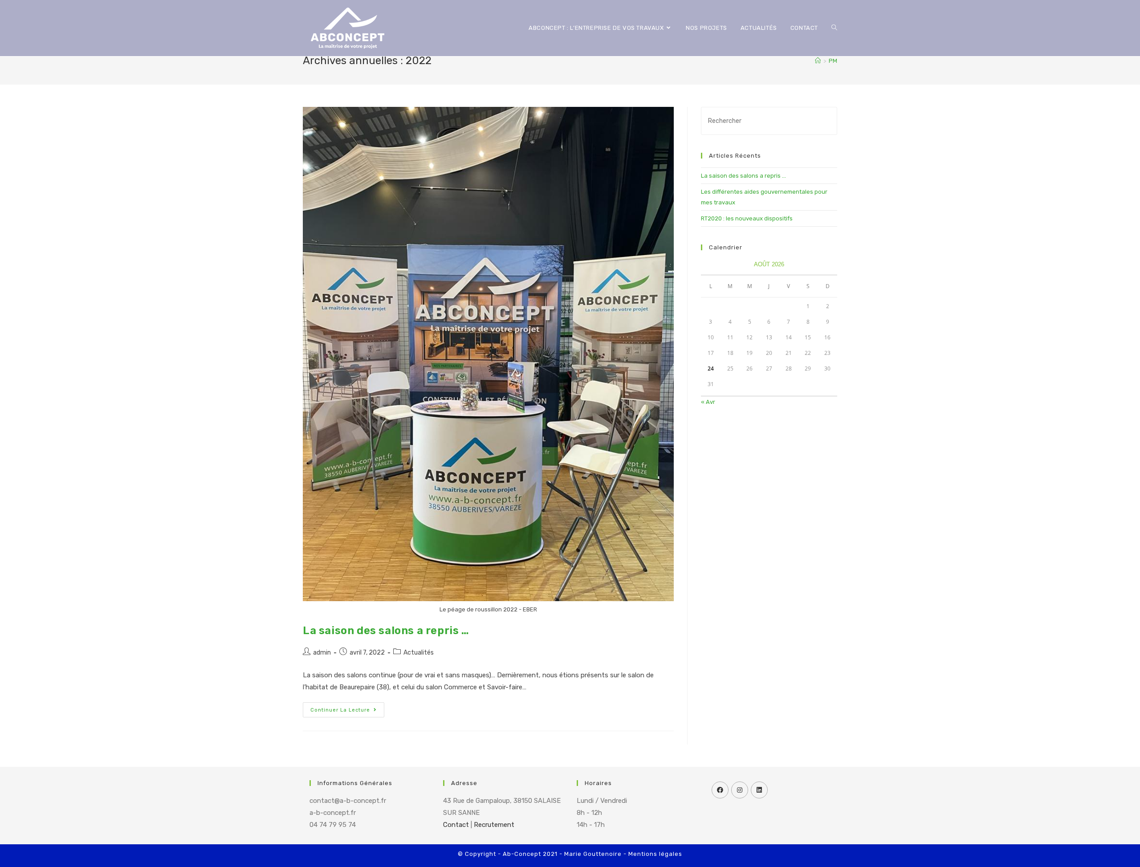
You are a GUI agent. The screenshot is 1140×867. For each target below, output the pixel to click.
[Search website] (834, 28)
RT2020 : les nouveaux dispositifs (747, 218)
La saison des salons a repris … (386, 630)
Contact (456, 825)
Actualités (418, 652)
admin (322, 652)
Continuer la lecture (340, 710)
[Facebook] (720, 790)
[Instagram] (739, 790)
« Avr (708, 402)
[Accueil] (818, 60)
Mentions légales (655, 854)
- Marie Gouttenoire (590, 854)
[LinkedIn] (759, 790)
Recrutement (494, 825)
